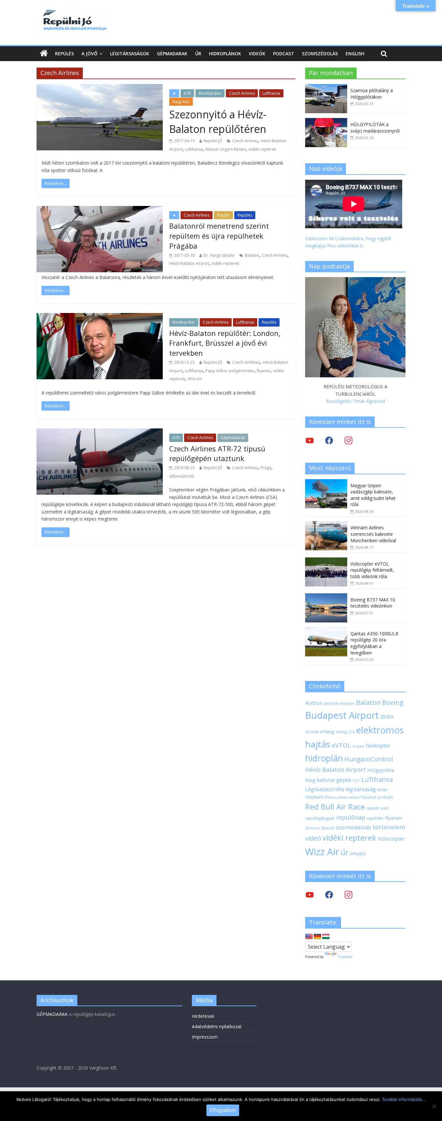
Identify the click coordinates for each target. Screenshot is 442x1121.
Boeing (392, 702)
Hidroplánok (225, 53)
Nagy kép (181, 101)
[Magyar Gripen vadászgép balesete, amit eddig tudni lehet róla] (326, 483)
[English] (309, 936)
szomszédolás (353, 827)
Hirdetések (203, 1016)
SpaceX (328, 827)
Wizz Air (195, 379)
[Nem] (434, 1106)
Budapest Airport (342, 715)
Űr (198, 53)
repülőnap (350, 817)
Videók (257, 53)
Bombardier (210, 93)
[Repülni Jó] (74, 10)
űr (344, 852)
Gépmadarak (172, 53)
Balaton (252, 255)
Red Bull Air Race (335, 807)
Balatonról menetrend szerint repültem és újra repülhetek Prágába (219, 236)
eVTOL (341, 745)
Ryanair (264, 370)
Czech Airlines (242, 93)
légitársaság (360, 789)
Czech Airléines (246, 362)
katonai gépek (334, 779)
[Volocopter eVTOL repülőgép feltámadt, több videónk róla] (326, 561)
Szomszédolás (320, 53)
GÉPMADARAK (52, 1014)
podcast (385, 797)
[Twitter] (309, 440)
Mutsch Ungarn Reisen (225, 149)
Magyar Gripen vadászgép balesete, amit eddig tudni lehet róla (373, 495)
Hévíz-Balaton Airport (189, 263)
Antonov (347, 703)
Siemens (312, 828)
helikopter (378, 745)
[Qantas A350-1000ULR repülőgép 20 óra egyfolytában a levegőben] (326, 631)
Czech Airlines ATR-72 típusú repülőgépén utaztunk (217, 453)
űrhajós (358, 853)
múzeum (314, 797)
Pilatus (330, 797)
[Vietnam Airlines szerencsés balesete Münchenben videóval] (326, 525)
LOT (356, 780)
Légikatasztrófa (324, 789)
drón (386, 716)
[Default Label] (348, 894)
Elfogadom (223, 1110)
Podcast (283, 53)
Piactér (223, 215)
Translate (345, 957)
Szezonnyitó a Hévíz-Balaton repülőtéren (217, 121)
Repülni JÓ (213, 141)
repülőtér (375, 818)
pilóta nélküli (348, 797)
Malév (382, 789)
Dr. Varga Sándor (219, 255)
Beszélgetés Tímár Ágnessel (355, 401)
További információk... (404, 1099)
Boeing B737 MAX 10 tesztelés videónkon (372, 603)
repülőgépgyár (320, 818)
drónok (312, 731)
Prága (265, 467)
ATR (187, 93)
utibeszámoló (181, 476)
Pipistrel (368, 797)
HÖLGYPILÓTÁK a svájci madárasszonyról (375, 127)
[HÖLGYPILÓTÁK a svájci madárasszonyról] (326, 121)
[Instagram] (348, 440)
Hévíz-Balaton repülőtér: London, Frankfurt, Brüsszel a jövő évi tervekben (225, 343)
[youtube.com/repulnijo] (309, 894)
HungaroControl (368, 759)
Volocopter (391, 838)
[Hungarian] (326, 936)
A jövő (89, 53)
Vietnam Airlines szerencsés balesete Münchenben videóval (373, 533)
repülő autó (377, 808)
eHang (327, 731)
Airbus (313, 702)
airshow (331, 703)
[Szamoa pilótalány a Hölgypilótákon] (326, 87)
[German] (317, 936)
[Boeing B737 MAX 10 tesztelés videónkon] (326, 597)
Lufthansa (271, 93)
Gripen (358, 746)
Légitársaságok (129, 53)
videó (313, 838)
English (355, 53)
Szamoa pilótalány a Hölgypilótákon (371, 93)
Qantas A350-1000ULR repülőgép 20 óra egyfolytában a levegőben (374, 643)
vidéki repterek (262, 149)
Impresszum (205, 1037)
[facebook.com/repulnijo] (329, 894)
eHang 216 (345, 731)
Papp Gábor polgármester (229, 370)
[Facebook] (329, 440)
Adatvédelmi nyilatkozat (217, 1026)
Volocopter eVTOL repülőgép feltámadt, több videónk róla (372, 570)
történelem (388, 827)
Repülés (64, 53)
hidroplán (324, 758)
